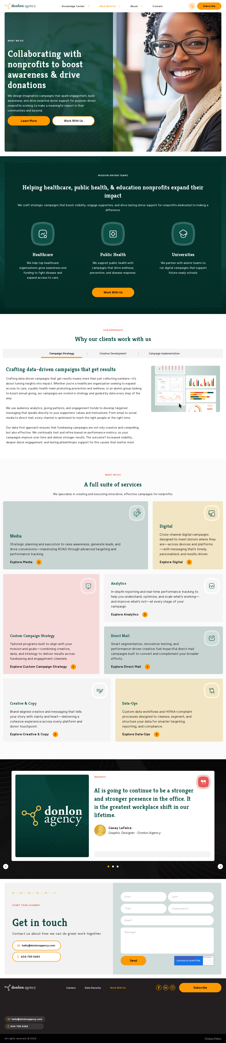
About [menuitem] (134, 6)
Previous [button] (5, 866)
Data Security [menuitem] (93, 987)
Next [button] (220, 866)
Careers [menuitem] (71, 987)
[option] (113, 816)
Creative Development (113, 353)
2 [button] (113, 866)
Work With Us (73, 121)
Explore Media (21, 562)
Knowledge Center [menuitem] (73, 6)
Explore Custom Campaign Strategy (38, 667)
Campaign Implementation (164, 353)
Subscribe (209, 6)
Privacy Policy (213, 1038)
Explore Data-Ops (136, 734)
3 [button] (118, 866)
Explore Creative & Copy (29, 734)
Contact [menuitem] (158, 6)
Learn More (29, 121)
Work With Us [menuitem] (107, 6)
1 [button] (108, 866)
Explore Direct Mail (126, 667)
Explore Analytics (125, 614)
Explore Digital (171, 562)
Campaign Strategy (61, 353)
